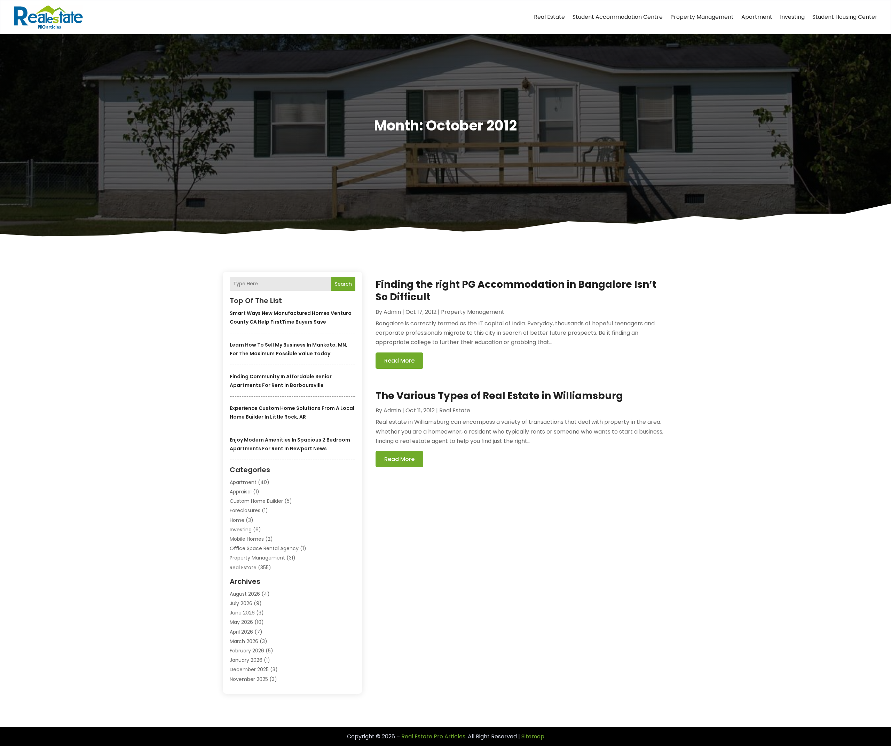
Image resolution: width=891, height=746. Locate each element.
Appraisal (241, 491)
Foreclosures (245, 510)
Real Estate (549, 17)
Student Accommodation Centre (618, 17)
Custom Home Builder (256, 501)
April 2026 (241, 631)
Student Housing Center (844, 17)
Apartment (756, 17)
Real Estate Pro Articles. (433, 736)
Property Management (702, 17)
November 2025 (249, 679)
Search (343, 283)
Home (237, 520)
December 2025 (249, 669)
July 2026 (241, 603)
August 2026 (245, 593)
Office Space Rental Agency (264, 548)
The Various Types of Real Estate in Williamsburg (499, 396)
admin (392, 312)
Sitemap (532, 736)
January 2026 (246, 660)
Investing (792, 17)
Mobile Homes (247, 538)
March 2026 (244, 641)
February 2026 (247, 650)
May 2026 (241, 622)
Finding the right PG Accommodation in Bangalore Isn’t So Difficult (516, 291)
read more (399, 361)
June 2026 (242, 612)
